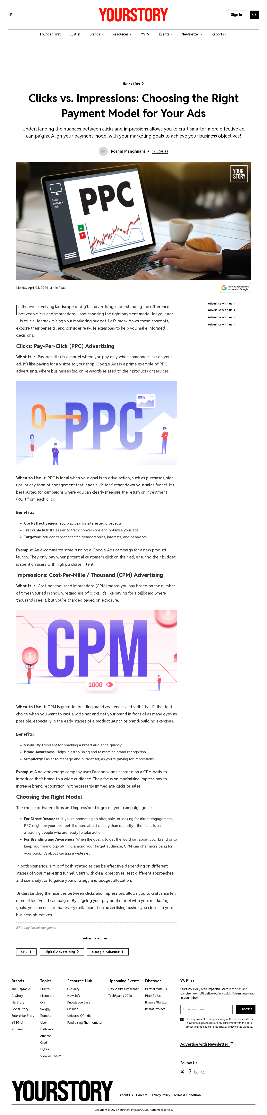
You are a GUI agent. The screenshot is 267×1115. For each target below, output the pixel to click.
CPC (24, 952)
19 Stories (160, 151)
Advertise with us (95, 938)
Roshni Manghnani (128, 151)
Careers (141, 1095)
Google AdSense (106, 952)
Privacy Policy (160, 1095)
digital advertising (60, 952)
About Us (126, 1095)
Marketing (131, 84)
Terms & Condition (187, 1095)
